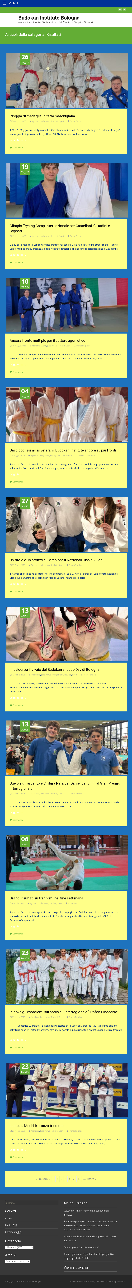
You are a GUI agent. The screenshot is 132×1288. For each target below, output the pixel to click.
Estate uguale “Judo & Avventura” (81, 1247)
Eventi (43, 345)
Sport (61, 121)
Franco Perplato (76, 121)
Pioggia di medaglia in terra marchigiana (42, 116)
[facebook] (120, 10)
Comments (13, 1231)
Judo (43, 121)
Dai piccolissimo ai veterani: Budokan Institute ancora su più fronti (63, 450)
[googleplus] (124, 10)
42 (79, 1178)
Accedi (8, 1218)
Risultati (54, 121)
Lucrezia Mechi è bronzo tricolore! (37, 1126)
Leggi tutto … (18, 140)
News (48, 121)
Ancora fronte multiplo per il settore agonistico (47, 341)
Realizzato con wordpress (82, 1281)
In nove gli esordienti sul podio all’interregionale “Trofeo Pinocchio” (64, 1012)
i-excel (105, 1281)
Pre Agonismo (56, 455)
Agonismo (36, 121)
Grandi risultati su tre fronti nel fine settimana (46, 898)
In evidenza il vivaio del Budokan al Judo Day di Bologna (54, 670)
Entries (11, 1225)
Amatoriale (35, 674)
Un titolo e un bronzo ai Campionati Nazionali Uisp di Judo (56, 560)
